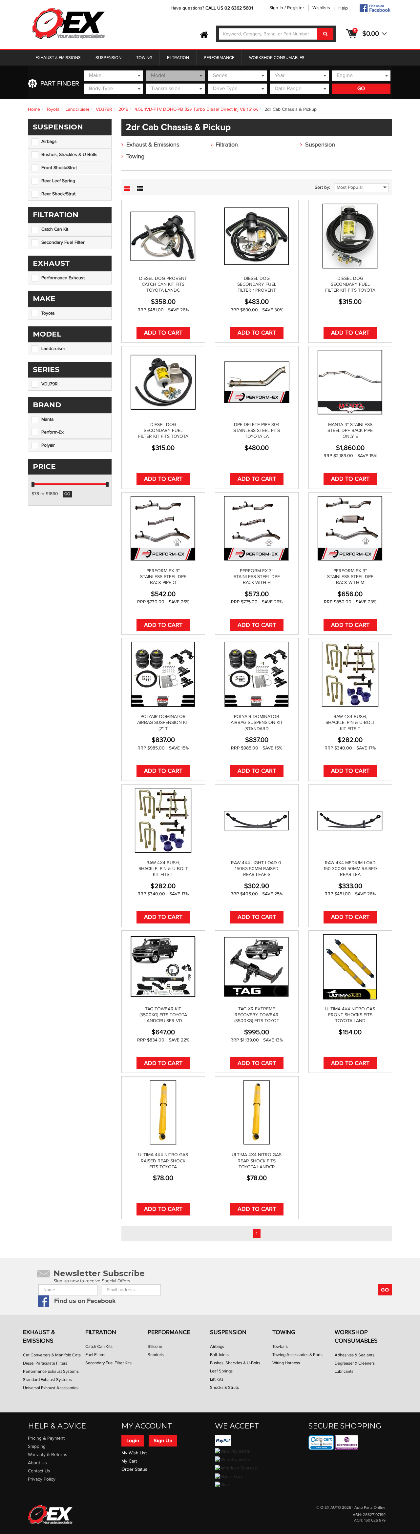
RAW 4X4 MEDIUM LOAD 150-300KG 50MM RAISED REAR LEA (350, 868)
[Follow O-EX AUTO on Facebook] (374, 8)
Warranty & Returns (47, 1454)
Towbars (280, 1346)
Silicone (155, 1346)
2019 (123, 109)
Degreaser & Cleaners (355, 1363)
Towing (144, 57)
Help (343, 8)
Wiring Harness (286, 1363)
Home (34, 109)
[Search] (325, 34)
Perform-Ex (52, 432)
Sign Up (163, 1440)
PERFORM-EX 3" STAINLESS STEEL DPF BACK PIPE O (163, 576)
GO (361, 89)
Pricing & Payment (46, 1438)
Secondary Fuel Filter (63, 242)
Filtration (178, 57)
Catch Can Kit (54, 229)
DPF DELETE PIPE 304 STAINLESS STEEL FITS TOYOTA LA (256, 430)
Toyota (52, 109)
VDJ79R (104, 109)
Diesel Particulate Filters (45, 1363)
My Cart (129, 1461)
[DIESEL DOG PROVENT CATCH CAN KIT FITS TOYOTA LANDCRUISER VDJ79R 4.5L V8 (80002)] (163, 236)
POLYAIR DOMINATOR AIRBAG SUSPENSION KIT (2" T (163, 722)
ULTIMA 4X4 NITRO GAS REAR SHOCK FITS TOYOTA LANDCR (257, 1160)
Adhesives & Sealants (354, 1355)
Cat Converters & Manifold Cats (52, 1355)
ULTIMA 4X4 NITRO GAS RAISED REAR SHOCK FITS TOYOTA (163, 1160)
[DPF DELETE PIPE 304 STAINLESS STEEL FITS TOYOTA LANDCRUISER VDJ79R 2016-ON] (257, 382)
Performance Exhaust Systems (51, 1371)
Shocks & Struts (224, 1387)
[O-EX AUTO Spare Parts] (68, 24)
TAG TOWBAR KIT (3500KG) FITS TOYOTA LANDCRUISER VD (163, 1014)
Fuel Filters (95, 1354)
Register (295, 7)
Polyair (48, 445)
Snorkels (156, 1354)
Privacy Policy (41, 1479)
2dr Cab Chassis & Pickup (290, 109)
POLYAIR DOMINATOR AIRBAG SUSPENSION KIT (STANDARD (257, 722)
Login (132, 1440)
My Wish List (134, 1453)
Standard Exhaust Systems (47, 1379)
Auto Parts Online (370, 1507)
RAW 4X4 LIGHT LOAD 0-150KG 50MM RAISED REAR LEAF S (257, 868)
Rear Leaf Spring (58, 181)
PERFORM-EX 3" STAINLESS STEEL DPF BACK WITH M (350, 576)
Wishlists (321, 7)
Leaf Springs (221, 1371)
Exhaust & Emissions (58, 57)
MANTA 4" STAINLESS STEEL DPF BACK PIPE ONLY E (350, 430)
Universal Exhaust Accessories (50, 1387)
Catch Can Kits (99, 1346)
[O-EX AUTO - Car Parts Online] (50, 1514)
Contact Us (39, 1471)
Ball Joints (219, 1354)
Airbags (49, 141)
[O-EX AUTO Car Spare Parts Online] (204, 35)
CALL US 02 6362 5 (225, 8)
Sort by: (322, 187)
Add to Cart (163, 332)
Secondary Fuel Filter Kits (108, 1363)
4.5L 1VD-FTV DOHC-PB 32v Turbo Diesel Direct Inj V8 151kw (196, 109)
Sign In (276, 7)
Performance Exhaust (63, 278)
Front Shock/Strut (59, 167)
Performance (219, 57)
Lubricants (344, 1371)
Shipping (37, 1446)
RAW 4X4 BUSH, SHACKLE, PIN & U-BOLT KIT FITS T (350, 722)
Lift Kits (216, 1379)
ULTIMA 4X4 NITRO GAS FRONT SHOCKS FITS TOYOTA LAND (350, 1014)
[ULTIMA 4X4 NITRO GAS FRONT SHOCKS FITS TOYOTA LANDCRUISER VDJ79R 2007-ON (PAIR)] (350, 967)
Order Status (134, 1469)
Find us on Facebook (85, 1301)
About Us (37, 1463)
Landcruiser (78, 109)
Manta (47, 419)
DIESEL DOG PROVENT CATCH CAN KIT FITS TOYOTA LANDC (163, 284)
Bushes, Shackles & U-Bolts (69, 154)
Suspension (108, 57)
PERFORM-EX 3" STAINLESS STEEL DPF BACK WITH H (257, 576)
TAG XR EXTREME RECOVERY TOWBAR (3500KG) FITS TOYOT (256, 1014)
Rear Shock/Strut (58, 194)
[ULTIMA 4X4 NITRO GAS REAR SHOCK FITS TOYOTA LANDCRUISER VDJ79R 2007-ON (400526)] (257, 1112)
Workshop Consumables (276, 57)
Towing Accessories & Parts (297, 1354)
